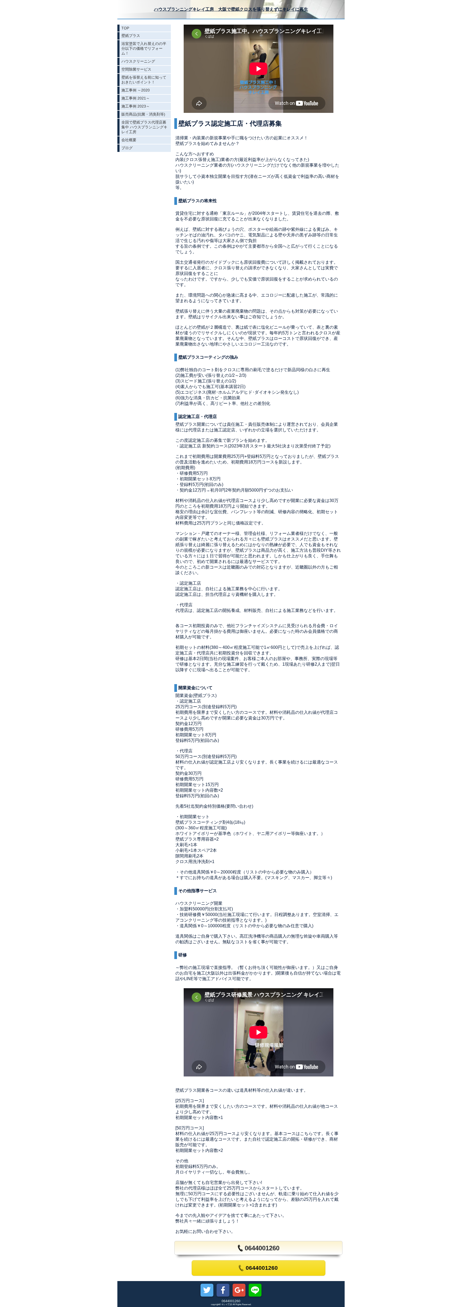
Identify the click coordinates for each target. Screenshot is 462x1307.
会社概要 (128, 140)
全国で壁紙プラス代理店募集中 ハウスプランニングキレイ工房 (144, 127)
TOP (125, 28)
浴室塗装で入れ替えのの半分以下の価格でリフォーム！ (143, 48)
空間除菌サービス (136, 69)
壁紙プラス (130, 35)
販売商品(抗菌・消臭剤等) (143, 114)
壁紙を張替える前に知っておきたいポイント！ (143, 79)
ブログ (127, 148)
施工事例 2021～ (135, 98)
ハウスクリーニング (138, 61)
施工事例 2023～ (135, 106)
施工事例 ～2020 (135, 90)
